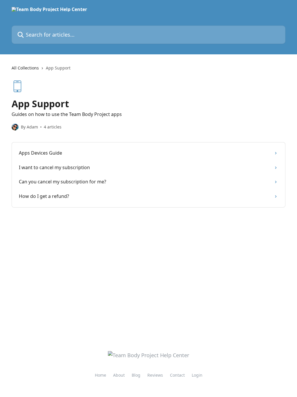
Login (197, 375)
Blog (136, 375)
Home (100, 375)
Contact (177, 375)
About (119, 375)
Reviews (155, 375)
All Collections (25, 68)
